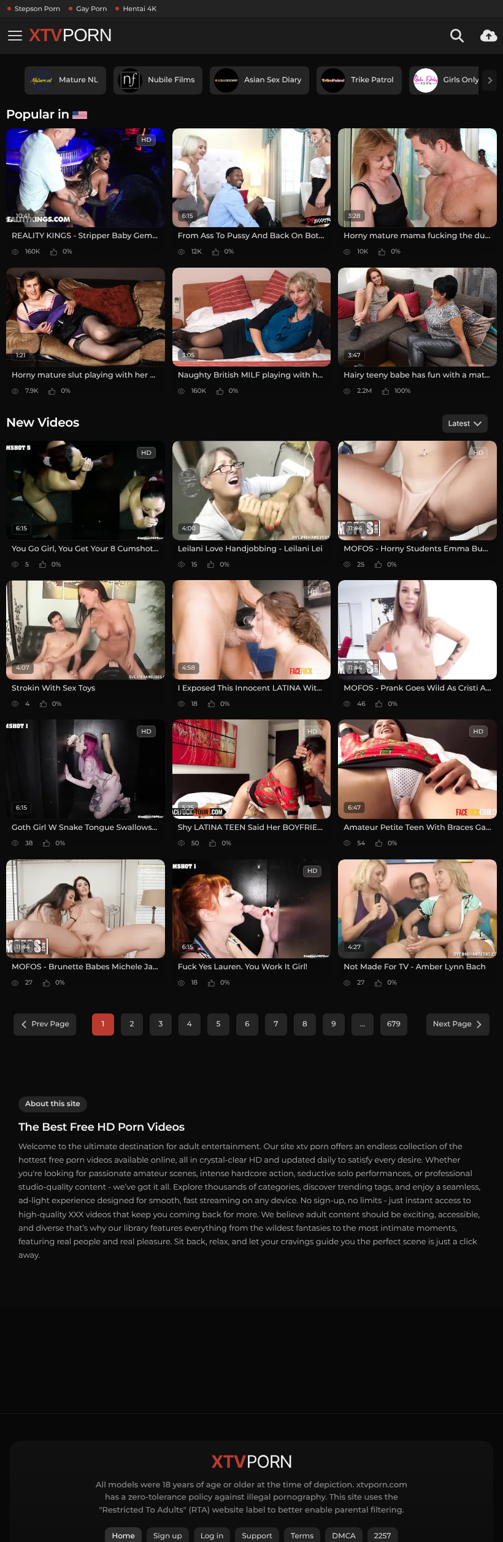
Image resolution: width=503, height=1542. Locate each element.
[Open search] (457, 36)
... (362, 1024)
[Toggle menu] (15, 35)
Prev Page (50, 1024)
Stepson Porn (37, 8)
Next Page (452, 1024)
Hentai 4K (139, 8)
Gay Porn (91, 8)
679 (394, 1024)
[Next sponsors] (489, 80)
